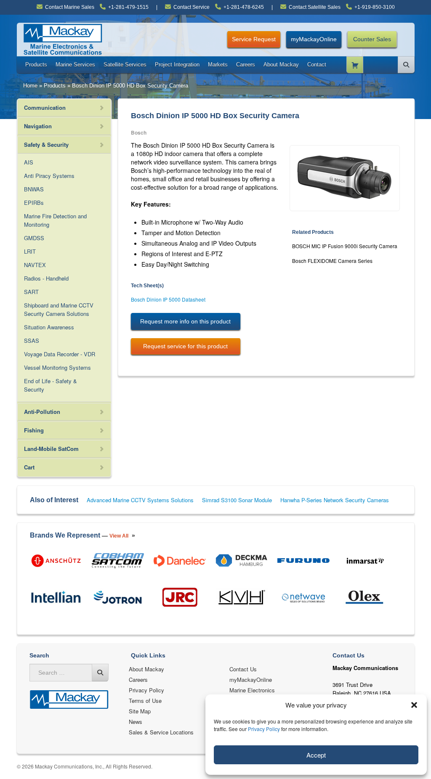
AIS (28, 162)
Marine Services (75, 64)
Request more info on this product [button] (185, 321)
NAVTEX (35, 265)
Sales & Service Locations (161, 732)
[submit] (100, 672)
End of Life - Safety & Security (50, 385)
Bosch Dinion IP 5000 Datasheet (168, 299)
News (135, 722)
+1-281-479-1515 (128, 7)
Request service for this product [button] (185, 346)
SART (31, 292)
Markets (218, 64)
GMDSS (34, 238)
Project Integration (177, 64)
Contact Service (191, 7)
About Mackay (281, 64)
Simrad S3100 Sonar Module (237, 500)
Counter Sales (372, 39)
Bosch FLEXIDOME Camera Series (332, 260)
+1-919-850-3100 (374, 7)
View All (118, 536)
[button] (414, 705)
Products (36, 64)
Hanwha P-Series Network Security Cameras (334, 500)
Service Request (254, 39)
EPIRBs (34, 203)
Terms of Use (145, 701)
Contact (316, 64)
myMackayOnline (314, 39)
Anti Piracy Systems (49, 176)
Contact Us (243, 669)
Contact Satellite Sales (315, 7)
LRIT (30, 251)
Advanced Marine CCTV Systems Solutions (140, 500)
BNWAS (34, 189)
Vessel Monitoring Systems (57, 367)
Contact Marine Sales (69, 7)
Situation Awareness (49, 327)
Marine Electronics (252, 690)
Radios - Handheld (46, 278)
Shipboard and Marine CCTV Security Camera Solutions (58, 309)
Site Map (140, 711)
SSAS (31, 340)
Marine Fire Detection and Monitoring (55, 220)
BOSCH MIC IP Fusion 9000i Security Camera (344, 245)
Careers (245, 64)
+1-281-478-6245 (243, 7)
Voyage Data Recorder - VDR (59, 354)
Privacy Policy (264, 728)
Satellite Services (125, 64)
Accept (316, 754)
